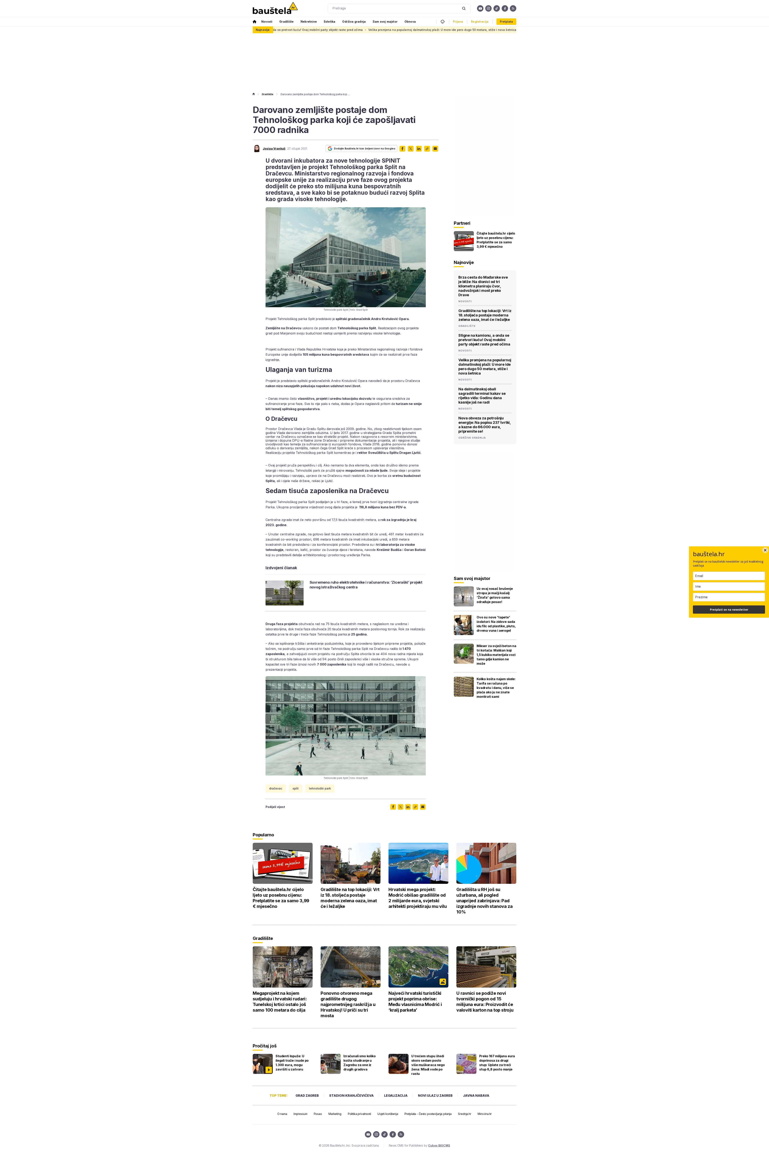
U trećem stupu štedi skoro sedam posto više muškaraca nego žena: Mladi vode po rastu (428, 1065)
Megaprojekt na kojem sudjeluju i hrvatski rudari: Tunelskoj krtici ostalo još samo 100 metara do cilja (280, 1002)
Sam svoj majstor (385, 21)
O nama (282, 1114)
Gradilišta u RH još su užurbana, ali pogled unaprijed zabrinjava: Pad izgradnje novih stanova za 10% (484, 900)
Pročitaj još (264, 1045)
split (296, 788)
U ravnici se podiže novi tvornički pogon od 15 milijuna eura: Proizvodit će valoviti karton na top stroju (484, 1002)
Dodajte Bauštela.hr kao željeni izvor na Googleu (364, 148)
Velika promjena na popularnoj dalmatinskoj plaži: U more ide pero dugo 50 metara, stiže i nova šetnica (355, 29)
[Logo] (275, 8)
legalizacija (396, 1096)
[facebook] (505, 8)
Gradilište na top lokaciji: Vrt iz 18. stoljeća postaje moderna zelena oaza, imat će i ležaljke (484, 315)
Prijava (458, 21)
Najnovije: (263, 29)
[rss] (513, 8)
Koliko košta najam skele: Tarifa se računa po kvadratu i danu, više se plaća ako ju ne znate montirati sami (496, 688)
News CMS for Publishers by (419, 1145)
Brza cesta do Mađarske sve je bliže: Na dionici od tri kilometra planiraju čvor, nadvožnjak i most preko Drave (483, 286)
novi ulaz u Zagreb (435, 1096)
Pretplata (506, 21)
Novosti (266, 21)
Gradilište (286, 21)
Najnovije (464, 262)
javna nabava (476, 1096)
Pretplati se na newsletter (729, 609)
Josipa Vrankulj (274, 148)
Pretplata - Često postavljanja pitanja (428, 1114)
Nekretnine (309, 21)
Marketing (334, 1114)
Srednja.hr (464, 1114)
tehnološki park (320, 788)
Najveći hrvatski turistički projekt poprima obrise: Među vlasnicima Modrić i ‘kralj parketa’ (415, 1002)
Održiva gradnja (354, 21)
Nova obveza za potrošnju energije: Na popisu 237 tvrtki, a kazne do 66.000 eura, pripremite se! (484, 424)
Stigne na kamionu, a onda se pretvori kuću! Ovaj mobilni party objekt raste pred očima (484, 339)
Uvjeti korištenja (387, 1114)
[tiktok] (496, 8)
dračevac (275, 788)
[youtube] (480, 8)
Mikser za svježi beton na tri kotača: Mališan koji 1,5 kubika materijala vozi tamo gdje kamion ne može (496, 655)
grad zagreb (307, 1096)
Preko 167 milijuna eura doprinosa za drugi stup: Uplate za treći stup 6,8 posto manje (497, 1062)
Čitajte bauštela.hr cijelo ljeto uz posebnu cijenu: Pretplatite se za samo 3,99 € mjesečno (496, 240)
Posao (318, 1114)
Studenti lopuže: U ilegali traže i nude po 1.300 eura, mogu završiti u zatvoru (292, 1062)
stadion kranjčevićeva (351, 1096)
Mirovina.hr (485, 1114)
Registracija (479, 21)
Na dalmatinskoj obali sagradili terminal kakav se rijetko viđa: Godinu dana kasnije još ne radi (502, 29)
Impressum (300, 1114)
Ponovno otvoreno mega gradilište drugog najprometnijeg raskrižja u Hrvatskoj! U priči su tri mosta (348, 1004)
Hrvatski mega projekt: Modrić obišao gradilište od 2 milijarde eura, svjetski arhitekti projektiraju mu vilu (418, 898)
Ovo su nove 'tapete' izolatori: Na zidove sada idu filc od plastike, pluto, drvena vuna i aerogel (496, 623)
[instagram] (488, 8)
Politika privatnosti (359, 1114)
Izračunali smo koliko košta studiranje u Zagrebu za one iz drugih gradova (359, 1062)
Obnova (410, 21)
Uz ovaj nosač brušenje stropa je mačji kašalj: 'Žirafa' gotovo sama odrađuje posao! (495, 595)
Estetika (329, 21)
